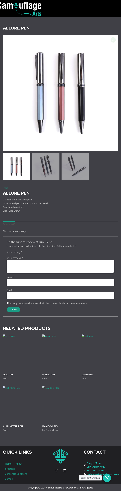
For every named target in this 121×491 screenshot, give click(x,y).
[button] (99, 4)
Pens (5, 187)
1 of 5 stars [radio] (25, 252)
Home (8, 463)
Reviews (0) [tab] (9, 224)
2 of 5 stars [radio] (28, 252)
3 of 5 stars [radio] (31, 252)
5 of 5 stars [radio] (37, 252)
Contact (9, 478)
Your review (15, 258)
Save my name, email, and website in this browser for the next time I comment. (48, 303)
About (19, 463)
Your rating (14, 252)
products (10, 468)
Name (10, 277)
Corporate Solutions (16, 473)
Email (10, 290)
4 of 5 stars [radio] (34, 252)
